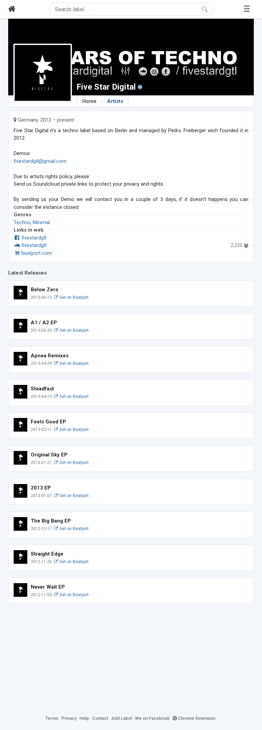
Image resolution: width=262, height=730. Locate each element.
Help (84, 718)
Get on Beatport (73, 297)
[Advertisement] (131, 658)
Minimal (41, 222)
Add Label (121, 718)
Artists (115, 101)
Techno (22, 222)
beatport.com (36, 253)
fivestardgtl (33, 238)
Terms (51, 718)
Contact (100, 718)
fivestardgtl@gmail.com (40, 161)
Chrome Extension (196, 718)
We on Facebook (152, 718)
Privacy (68, 718)
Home (89, 101)
